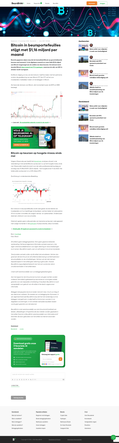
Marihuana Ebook (65, 422)
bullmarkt (33, 223)
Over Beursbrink (89, 415)
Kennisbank (88, 418)
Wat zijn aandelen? (17, 425)
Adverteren (88, 428)
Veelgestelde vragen (90, 422)
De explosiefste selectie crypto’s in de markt (34, 122)
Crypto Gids (63, 415)
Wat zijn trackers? (17, 415)
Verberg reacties (18, 397)
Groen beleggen (40, 425)
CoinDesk (18, 234)
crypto (22, 329)
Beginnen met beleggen (43, 415)
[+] (35, 379)
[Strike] (19, 380)
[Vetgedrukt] (12, 380)
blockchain (38, 161)
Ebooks (47, 3)
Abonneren (92, 3)
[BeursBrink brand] (18, 3)
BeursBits (55, 3)
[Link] (31, 380)
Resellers (87, 425)
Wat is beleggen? (17, 422)
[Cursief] (15, 380)
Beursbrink (14, 329)
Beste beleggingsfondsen (43, 418)
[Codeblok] (28, 380)
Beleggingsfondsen (17, 428)
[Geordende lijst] (22, 380)
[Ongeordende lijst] (24, 380)
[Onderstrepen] (17, 380)
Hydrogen (63, 418)
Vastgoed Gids (64, 428)
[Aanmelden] (60, 359)
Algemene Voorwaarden (74, 439)
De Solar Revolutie (65, 425)
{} (32, 379)
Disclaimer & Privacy (55, 439)
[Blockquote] (26, 380)
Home (28, 3)
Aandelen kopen (40, 428)
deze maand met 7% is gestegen (32, 67)
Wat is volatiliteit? (17, 418)
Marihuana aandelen (42, 422)
